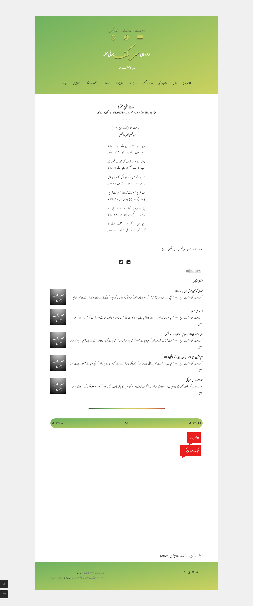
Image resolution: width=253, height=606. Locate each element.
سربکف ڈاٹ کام (66, 578)
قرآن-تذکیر (162, 83)
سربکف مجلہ (80, 573)
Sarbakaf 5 (118, 112)
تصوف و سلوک (91, 83)
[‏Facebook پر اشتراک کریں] (188, 271)
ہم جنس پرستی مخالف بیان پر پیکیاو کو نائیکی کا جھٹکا (183, 357)
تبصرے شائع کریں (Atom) (173, 556)
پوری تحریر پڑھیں (79, 298)
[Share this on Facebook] (128, 263)
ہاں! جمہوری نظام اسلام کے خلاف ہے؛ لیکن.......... (180, 334)
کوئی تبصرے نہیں (102, 112)
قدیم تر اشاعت (195, 423)
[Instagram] (193, 573)
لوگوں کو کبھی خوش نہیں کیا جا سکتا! (189, 291)
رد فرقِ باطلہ (133, 83)
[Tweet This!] (121, 263)
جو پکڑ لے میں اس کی (194, 380)
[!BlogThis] (195, 271)
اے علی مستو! (126, 106)
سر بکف (127, 53)
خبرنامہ (64, 83)
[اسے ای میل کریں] (199, 271)
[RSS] (185, 573)
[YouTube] (189, 573)
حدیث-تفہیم (148, 83)
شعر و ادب (106, 83)
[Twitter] (197, 573)
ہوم (126, 423)
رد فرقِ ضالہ (119, 83)
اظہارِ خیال (76, 83)
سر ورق (186, 83)
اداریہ (175, 83)
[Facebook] (201, 573)
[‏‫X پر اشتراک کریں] (191, 271)
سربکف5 (137, 112)
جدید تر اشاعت (58, 423)
